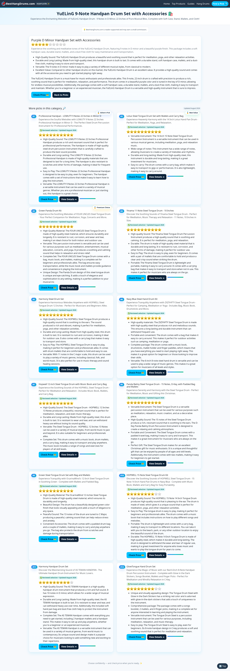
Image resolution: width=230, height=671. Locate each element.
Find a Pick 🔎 (220, 3)
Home (167, 3)
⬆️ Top (222, 666)
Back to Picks (61, 94)
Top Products (178, 3)
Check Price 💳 (41, 94)
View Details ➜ (69, 199)
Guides (190, 3)
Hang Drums (203, 3)
